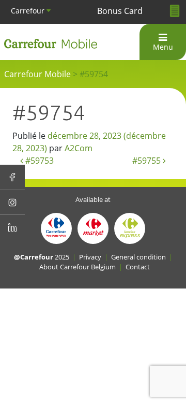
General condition (138, 257)
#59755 (147, 160)
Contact (138, 266)
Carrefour (29, 11)
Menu (163, 47)
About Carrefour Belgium (77, 266)
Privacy (90, 257)
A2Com (78, 148)
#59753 (38, 160)
